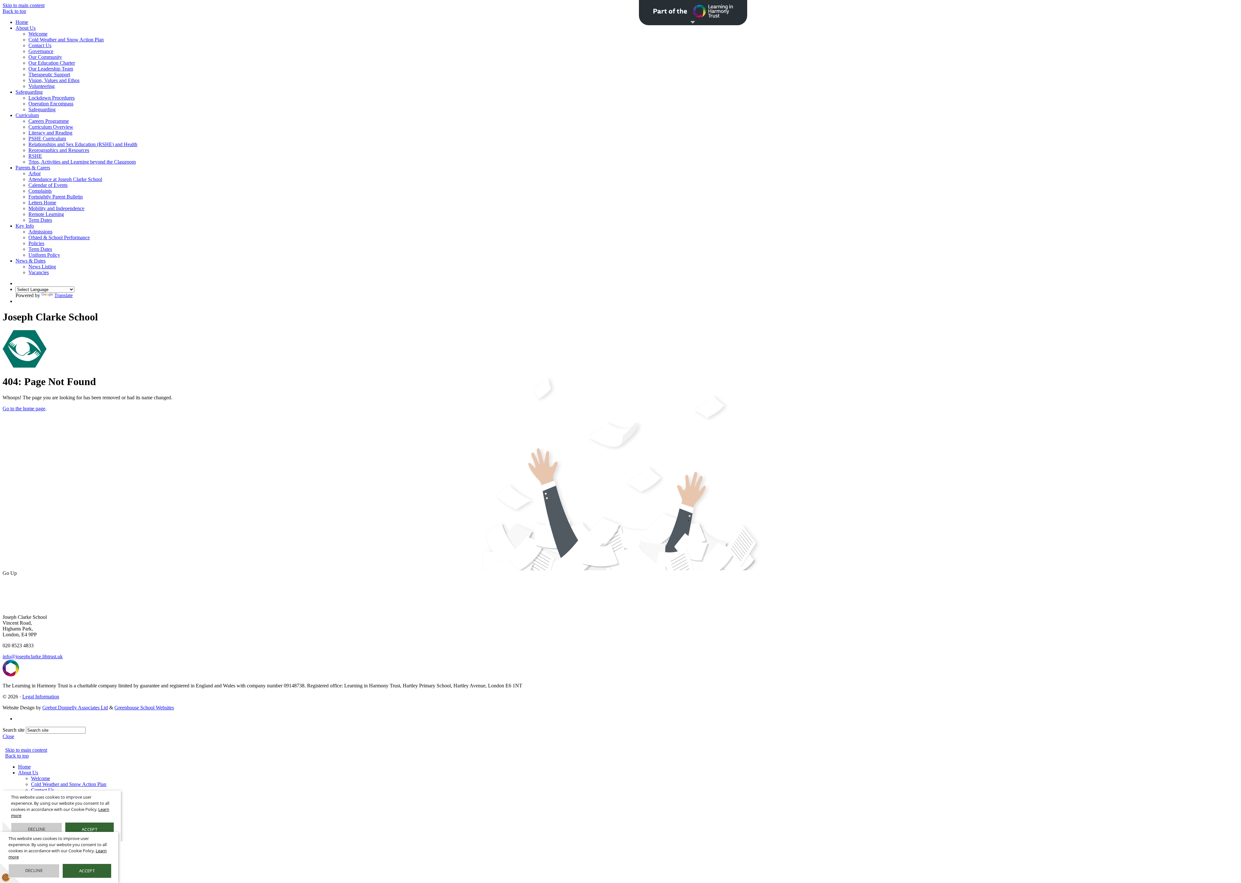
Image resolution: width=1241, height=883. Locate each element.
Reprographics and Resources (58, 150)
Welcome (38, 34)
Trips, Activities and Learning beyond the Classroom (82, 162)
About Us (26, 28)
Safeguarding (29, 92)
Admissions (40, 231)
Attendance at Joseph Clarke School (65, 179)
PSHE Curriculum (47, 138)
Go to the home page (24, 408)
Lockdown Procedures (51, 98)
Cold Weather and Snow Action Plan (66, 39)
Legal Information (40, 696)
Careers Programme (48, 121)
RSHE (35, 156)
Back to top (14, 11)
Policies (36, 243)
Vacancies (38, 272)
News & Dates (31, 261)
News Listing (42, 266)
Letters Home (42, 202)
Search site (14, 730)
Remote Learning (46, 214)
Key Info (25, 226)
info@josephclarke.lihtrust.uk (33, 656)
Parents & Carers (33, 167)
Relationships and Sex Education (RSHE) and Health (82, 144)
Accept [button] (87, 871)
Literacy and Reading (50, 132)
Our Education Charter (51, 63)
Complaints (40, 191)
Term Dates (40, 220)
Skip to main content (24, 5)
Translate (63, 295)
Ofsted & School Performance (59, 237)
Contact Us (39, 45)
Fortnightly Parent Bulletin (55, 196)
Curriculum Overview (50, 127)
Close (8, 736)
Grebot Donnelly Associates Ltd (75, 707)
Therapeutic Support (49, 74)
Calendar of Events (48, 185)
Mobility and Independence (56, 208)
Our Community (45, 57)
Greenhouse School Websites (144, 707)
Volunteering (41, 86)
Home (22, 22)
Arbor (34, 173)
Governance (40, 51)
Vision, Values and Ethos (54, 80)
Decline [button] (34, 870)
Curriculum (27, 115)
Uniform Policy (44, 255)
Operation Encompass (50, 103)
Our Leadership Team (50, 68)
